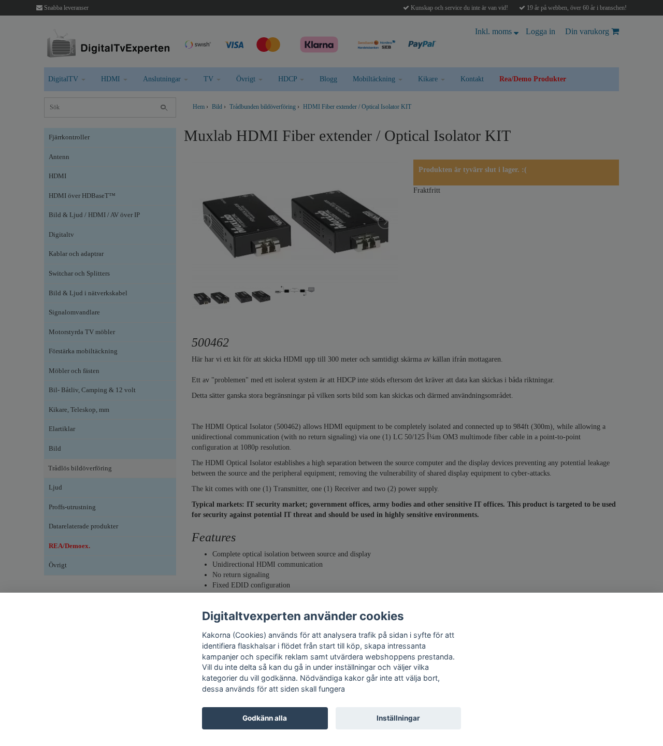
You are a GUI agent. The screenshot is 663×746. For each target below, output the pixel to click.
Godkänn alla (264, 718)
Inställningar (398, 718)
